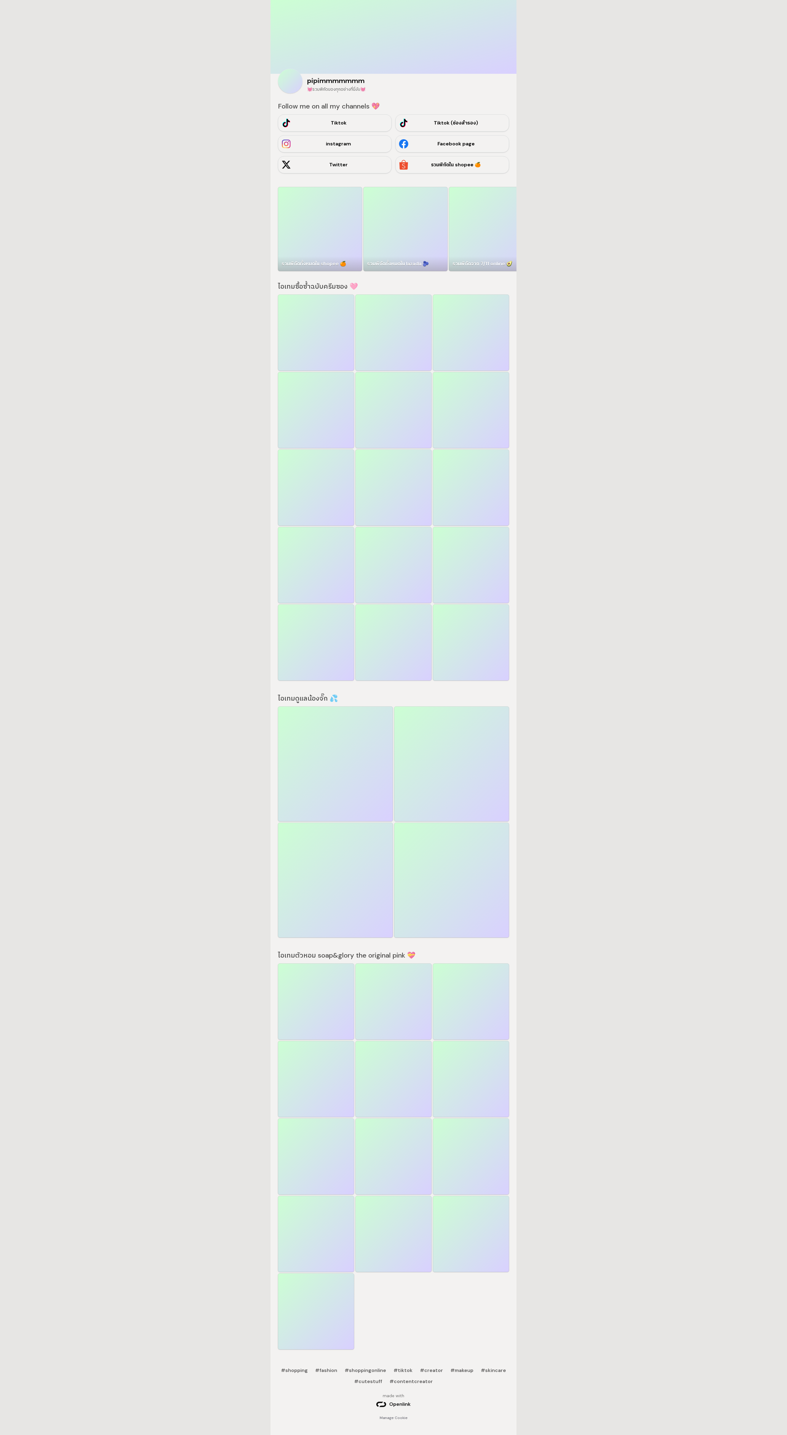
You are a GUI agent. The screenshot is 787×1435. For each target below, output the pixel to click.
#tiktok (403, 1370)
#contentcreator (411, 1381)
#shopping (294, 1370)
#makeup (461, 1370)
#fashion (326, 1370)
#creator (431, 1370)
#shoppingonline (365, 1370)
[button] (491, 229)
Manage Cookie (394, 1417)
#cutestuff (368, 1381)
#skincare (493, 1370)
